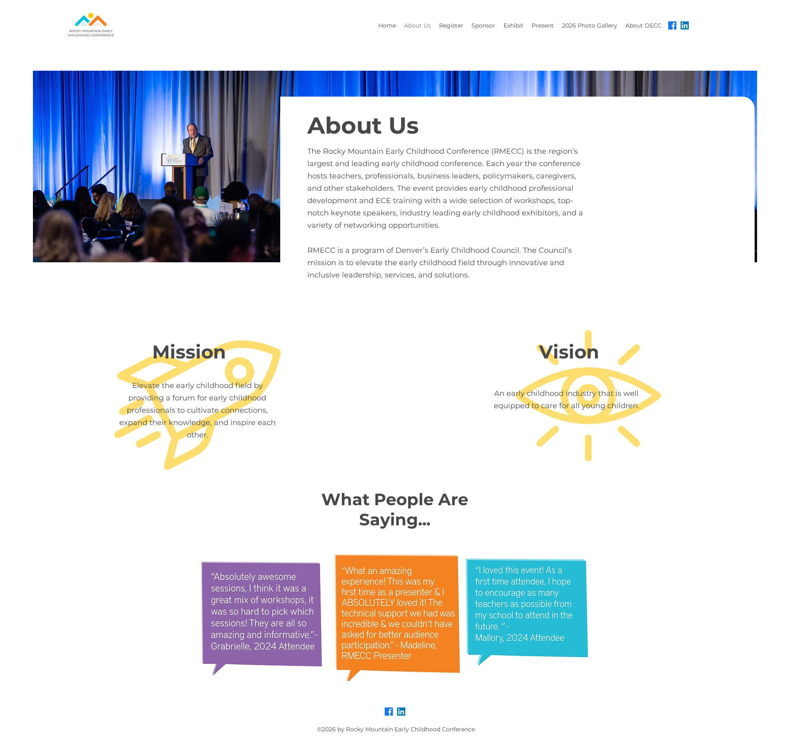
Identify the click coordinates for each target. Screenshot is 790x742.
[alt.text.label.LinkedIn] (685, 25)
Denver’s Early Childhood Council (457, 250)
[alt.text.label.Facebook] (672, 25)
